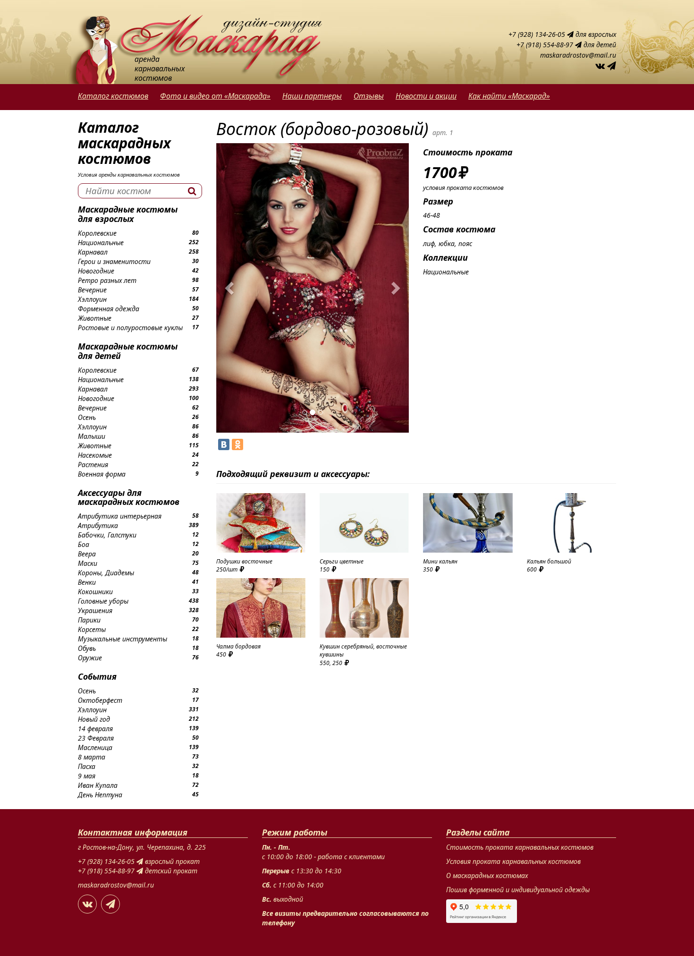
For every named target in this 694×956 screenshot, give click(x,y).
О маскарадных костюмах (487, 875)
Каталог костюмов (113, 96)
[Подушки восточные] (260, 523)
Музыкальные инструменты (122, 638)
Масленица (95, 747)
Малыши (91, 436)
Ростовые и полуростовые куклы (130, 327)
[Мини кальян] (467, 523)
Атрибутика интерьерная (119, 516)
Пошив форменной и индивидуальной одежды (518, 889)
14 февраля (95, 728)
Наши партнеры (312, 96)
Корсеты (92, 629)
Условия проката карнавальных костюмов (513, 861)
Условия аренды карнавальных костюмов (129, 174)
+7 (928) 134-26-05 (537, 34)
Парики (89, 619)
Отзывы (369, 96)
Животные (94, 318)
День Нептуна (100, 794)
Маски (87, 563)
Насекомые (95, 455)
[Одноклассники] (237, 444)
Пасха (86, 766)
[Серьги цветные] (364, 523)
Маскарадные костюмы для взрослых (128, 214)
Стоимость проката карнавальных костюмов (519, 847)
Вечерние (92, 289)
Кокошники (95, 591)
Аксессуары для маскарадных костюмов (128, 497)
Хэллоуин (92, 299)
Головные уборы (103, 601)
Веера (87, 553)
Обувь (87, 648)
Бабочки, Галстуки (107, 534)
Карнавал (93, 252)
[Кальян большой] (571, 523)
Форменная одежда (108, 308)
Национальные (101, 242)
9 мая (86, 775)
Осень (87, 417)
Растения (93, 464)
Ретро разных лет (107, 280)
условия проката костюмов (463, 187)
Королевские (97, 233)
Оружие (90, 657)
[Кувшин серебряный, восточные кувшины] (364, 608)
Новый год (94, 719)
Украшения (95, 610)
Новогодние (96, 270)
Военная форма (102, 473)
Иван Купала (98, 785)
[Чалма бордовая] (260, 608)
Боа (83, 544)
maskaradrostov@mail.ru (578, 55)
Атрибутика (98, 525)
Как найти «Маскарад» (509, 96)
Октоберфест (100, 700)
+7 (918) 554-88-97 (545, 44)
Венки (87, 582)
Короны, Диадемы (106, 572)
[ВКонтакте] (223, 444)
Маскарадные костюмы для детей (128, 351)
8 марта (91, 756)
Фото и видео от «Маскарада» (215, 96)
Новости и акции (426, 96)
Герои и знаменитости (114, 261)
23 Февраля (96, 738)
